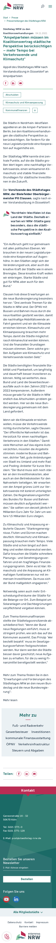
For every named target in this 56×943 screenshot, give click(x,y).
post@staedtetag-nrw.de (26, 838)
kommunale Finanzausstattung (28, 738)
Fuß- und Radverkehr (27, 725)
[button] (6, 936)
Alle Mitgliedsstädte (26, 912)
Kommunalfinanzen (16, 110)
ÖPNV (10, 744)
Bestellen (27, 879)
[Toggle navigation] (50, 6)
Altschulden (12, 95)
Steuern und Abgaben (28, 750)
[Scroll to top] (47, 786)
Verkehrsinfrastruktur (34, 744)
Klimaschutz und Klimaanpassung (24, 102)
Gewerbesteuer (17, 732)
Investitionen (40, 732)
